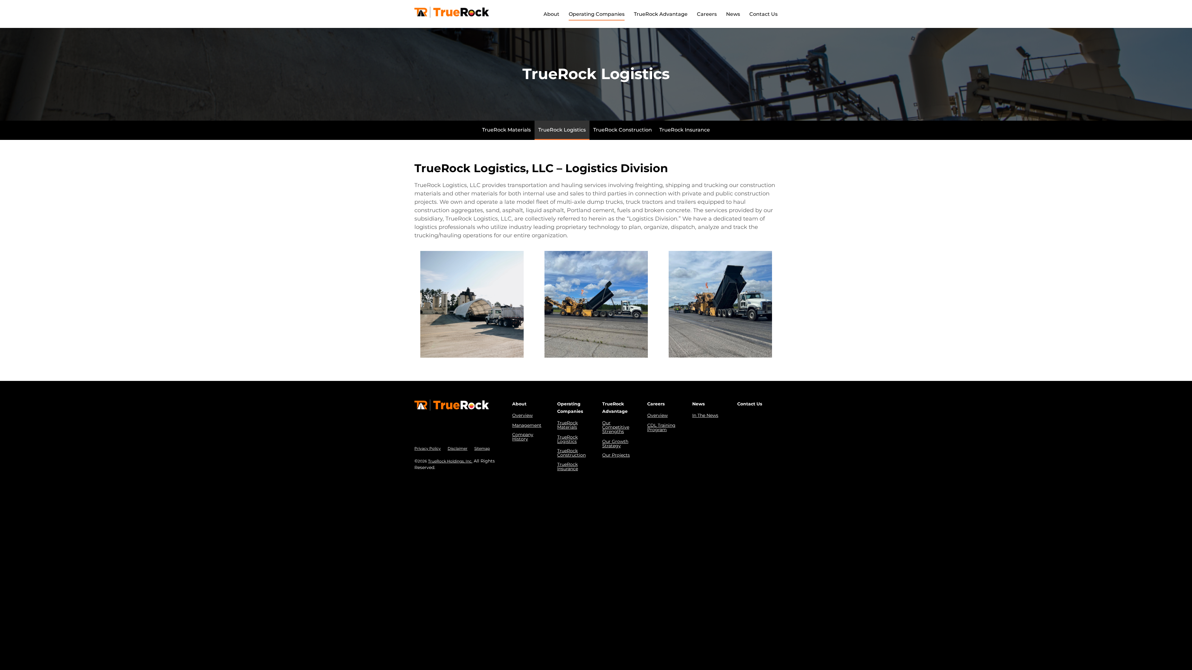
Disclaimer (457, 448)
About (551, 14)
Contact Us (763, 14)
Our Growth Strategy (615, 444)
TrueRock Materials (506, 130)
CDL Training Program (661, 427)
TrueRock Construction (622, 130)
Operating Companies (597, 14)
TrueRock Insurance (684, 130)
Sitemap (482, 448)
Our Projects (616, 455)
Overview (522, 415)
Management (526, 425)
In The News (705, 415)
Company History (522, 437)
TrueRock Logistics (562, 130)
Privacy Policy (427, 448)
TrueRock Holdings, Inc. (450, 461)
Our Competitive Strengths (615, 427)
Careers (707, 14)
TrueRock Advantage (661, 14)
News (733, 14)
